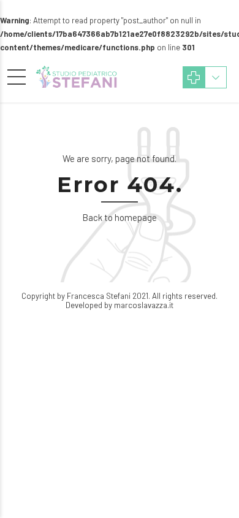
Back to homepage (119, 217)
